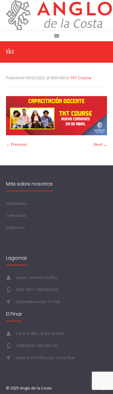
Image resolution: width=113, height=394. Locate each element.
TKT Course (81, 77)
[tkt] (56, 115)
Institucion (15, 227)
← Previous (16, 144)
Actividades (16, 203)
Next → (100, 144)
